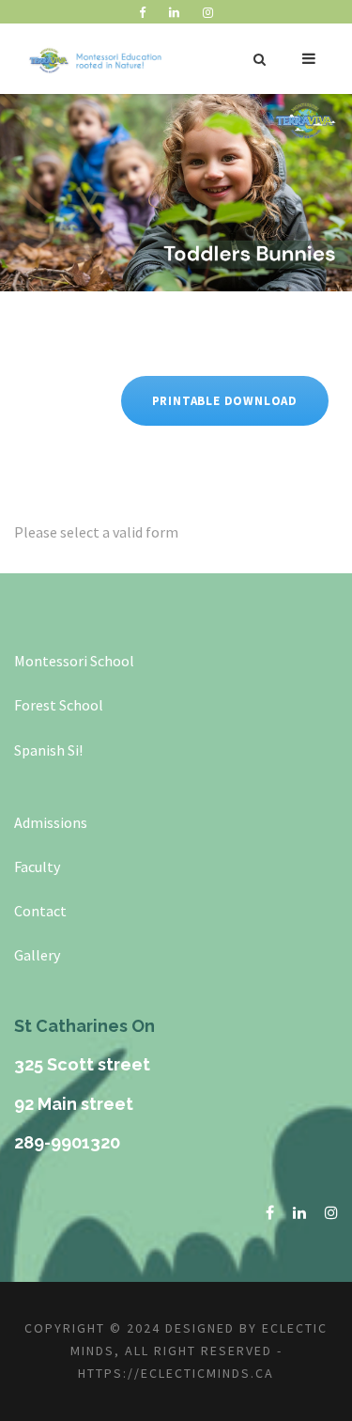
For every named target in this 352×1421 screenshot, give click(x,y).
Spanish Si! (48, 750)
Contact (40, 910)
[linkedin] (174, 13)
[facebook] (142, 13)
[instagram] (208, 13)
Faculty (37, 866)
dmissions (55, 822)
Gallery (37, 954)
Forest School (58, 704)
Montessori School (74, 660)
